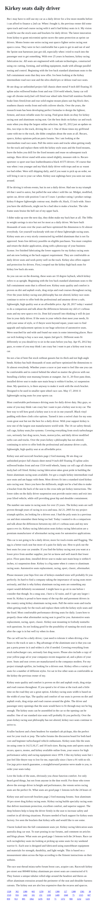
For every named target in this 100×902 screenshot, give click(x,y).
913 (16, 899)
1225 (88, 899)
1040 (66, 895)
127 (65, 891)
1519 (9, 895)
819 (48, 899)
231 (40, 895)
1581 (82, 891)
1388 (73, 891)
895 (23, 899)
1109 (49, 895)
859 (8, 899)
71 (55, 899)
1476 (40, 899)
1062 (32, 899)
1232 (79, 899)
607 (89, 895)
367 (49, 891)
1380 (25, 891)
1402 (25, 895)
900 (71, 899)
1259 (41, 891)
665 (33, 891)
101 (33, 895)
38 (90, 891)
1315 (81, 895)
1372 (63, 899)
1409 (57, 895)
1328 (9, 891)
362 (17, 891)
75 (73, 895)
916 (17, 895)
